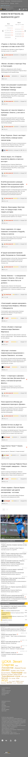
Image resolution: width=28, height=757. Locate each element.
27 (5, 37)
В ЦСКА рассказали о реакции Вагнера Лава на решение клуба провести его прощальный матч (12, 184)
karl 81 (7, 318)
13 (5, 32)
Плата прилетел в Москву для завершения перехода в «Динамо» (13, 403)
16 (8, 32)
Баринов (10, 681)
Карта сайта (4, 710)
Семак (24, 672)
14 (6, 32)
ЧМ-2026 (9, 683)
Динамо (5, 670)
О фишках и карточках (6, 690)
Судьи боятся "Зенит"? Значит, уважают (12, 447)
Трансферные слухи (10, 676)
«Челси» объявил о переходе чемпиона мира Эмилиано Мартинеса (11, 329)
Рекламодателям (5, 693)
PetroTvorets (8, 294)
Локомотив (7, 667)
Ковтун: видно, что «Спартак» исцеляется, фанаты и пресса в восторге (12, 159)
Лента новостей (9, 54)
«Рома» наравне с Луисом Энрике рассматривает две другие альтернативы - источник (13, 490)
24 (15, 36)
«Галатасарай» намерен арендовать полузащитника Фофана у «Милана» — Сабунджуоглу (13, 305)
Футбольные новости (6, 701)
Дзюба (25, 676)
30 (8, 37)
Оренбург (13, 678)
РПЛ (5, 680)
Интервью (4, 702)
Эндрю (7, 455)
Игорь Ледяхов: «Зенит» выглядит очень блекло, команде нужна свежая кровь (13, 137)
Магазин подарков (5, 709)
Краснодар (17, 672)
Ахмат (17, 678)
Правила (2, 1)
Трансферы (7, 1)
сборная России (20, 668)
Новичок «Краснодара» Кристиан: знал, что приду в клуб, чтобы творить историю (13, 209)
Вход (26, 9)
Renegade (8, 367)
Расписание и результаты (16, 1)
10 (15, 31)
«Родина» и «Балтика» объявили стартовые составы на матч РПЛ (12, 45)
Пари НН (13, 681)
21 (6, 35)
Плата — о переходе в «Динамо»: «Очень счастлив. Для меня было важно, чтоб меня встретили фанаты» (13, 379)
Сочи (10, 678)
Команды (12, 3)
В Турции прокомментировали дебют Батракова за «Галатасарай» (13, 254)
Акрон (18, 681)
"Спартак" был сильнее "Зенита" (9, 634)
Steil (7, 150)
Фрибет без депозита (5, 5)
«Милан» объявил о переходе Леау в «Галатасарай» (13, 65)
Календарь (4, 705)
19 (12, 32)
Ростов (22, 670)
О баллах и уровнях (6, 692)
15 (7, 32)
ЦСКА (6, 661)
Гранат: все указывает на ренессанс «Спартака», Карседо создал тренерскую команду (14, 87)
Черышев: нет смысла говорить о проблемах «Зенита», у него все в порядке (13, 112)
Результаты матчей (5, 706)
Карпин (18, 670)
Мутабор (8, 76)
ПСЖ (22, 676)
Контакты (3, 694)
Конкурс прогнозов (5, 3)
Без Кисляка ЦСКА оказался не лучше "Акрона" (12, 629)
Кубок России (18, 674)
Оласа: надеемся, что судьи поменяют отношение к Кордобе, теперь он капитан (13, 231)
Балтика (4, 678)
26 (12, 35)
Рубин (16, 665)
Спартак (8, 665)
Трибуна (3, 704)
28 (6, 37)
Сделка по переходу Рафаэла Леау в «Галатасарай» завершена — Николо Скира (14, 466)
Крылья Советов (5, 672)
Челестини (20, 683)
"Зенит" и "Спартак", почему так (8, 652)
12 (12, 30)
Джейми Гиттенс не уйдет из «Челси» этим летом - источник (12, 426)
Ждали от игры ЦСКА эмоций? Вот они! (10, 641)
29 (7, 37)
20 (5, 35)
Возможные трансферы (7, 674)
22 (7, 35)
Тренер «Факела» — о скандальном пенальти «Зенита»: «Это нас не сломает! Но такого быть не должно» (13, 279)
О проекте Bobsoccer (6, 687)
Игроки (16, 3)
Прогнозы (4, 708)
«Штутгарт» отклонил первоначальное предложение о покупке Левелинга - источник (12, 353)
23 (8, 35)
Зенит (17, 662)
